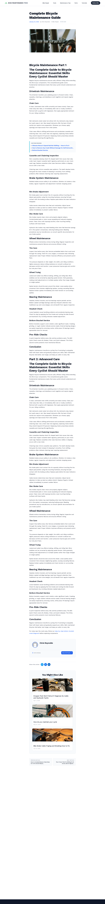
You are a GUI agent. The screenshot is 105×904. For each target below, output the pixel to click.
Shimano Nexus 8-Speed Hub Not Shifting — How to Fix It (50, 145)
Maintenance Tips (65, 3)
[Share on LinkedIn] (49, 664)
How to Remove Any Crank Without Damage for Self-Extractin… (53, 148)
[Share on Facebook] (45, 664)
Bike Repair (46, 3)
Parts (76, 3)
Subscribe (95, 3)
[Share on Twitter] (42, 664)
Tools (54, 3)
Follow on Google (83, 901)
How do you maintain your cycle (45, 722)
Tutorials (84, 3)
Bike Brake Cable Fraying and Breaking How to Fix (51, 746)
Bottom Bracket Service (40, 150)
